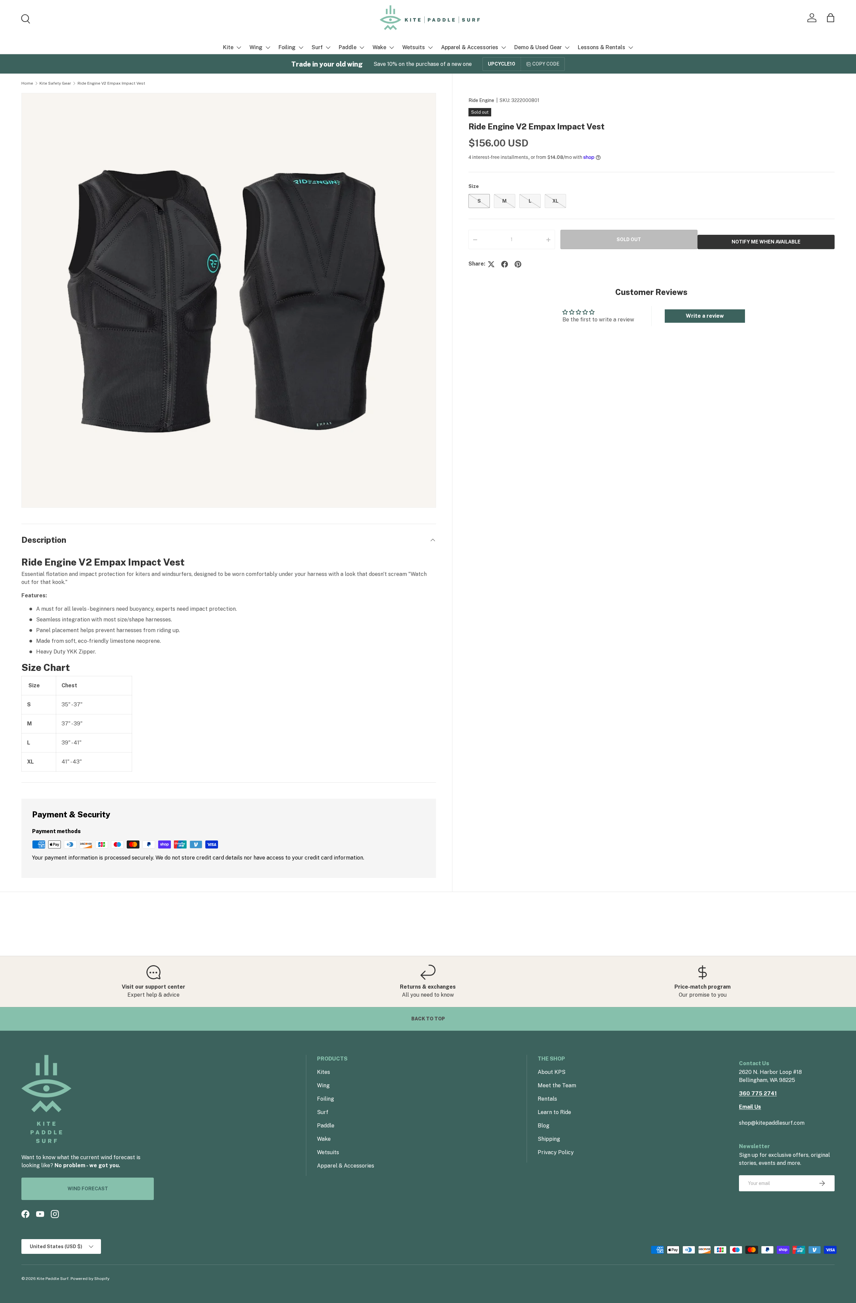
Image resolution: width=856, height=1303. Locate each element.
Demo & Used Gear (538, 47)
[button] (830, 17)
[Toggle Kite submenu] (239, 47)
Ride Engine (481, 100)
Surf (317, 47)
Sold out (629, 239)
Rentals (547, 1099)
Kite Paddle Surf (53, 1278)
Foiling (287, 47)
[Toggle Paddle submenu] (362, 47)
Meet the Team (557, 1085)
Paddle (347, 47)
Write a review (705, 316)
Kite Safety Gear (55, 83)
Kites (323, 1072)
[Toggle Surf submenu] (328, 47)
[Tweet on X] (491, 264)
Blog (543, 1125)
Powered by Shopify (90, 1278)
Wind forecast (88, 1188)
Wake (379, 47)
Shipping (549, 1139)
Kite (228, 47)
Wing (255, 47)
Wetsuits (413, 47)
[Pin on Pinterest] (518, 264)
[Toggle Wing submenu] (268, 47)
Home (27, 83)
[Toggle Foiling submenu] (301, 47)
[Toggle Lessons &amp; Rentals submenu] (631, 47)
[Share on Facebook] (504, 264)
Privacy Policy (556, 1152)
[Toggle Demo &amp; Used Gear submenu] (567, 47)
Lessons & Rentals (601, 47)
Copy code (545, 64)
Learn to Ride (554, 1112)
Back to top (428, 1018)
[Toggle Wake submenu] (392, 47)
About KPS (551, 1072)
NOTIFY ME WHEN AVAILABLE (766, 242)
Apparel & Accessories (469, 47)
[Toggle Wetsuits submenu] (430, 47)
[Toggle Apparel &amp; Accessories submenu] (504, 47)
